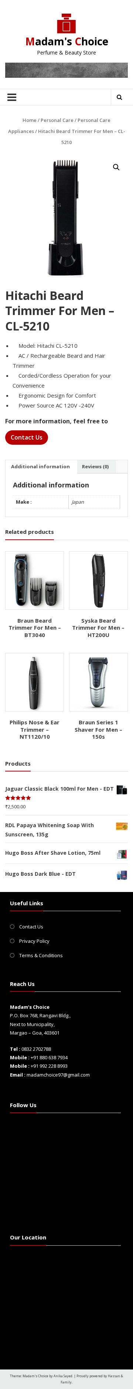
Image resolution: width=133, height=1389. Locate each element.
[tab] (40, 466)
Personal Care (57, 120)
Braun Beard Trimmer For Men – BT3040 (34, 627)
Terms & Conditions (41, 955)
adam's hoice (66, 41)
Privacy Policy (34, 941)
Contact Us (26, 437)
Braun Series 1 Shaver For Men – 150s (98, 729)
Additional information (40, 466)
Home (30, 120)
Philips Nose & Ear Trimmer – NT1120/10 (34, 729)
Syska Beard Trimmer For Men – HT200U (98, 627)
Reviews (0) (95, 466)
